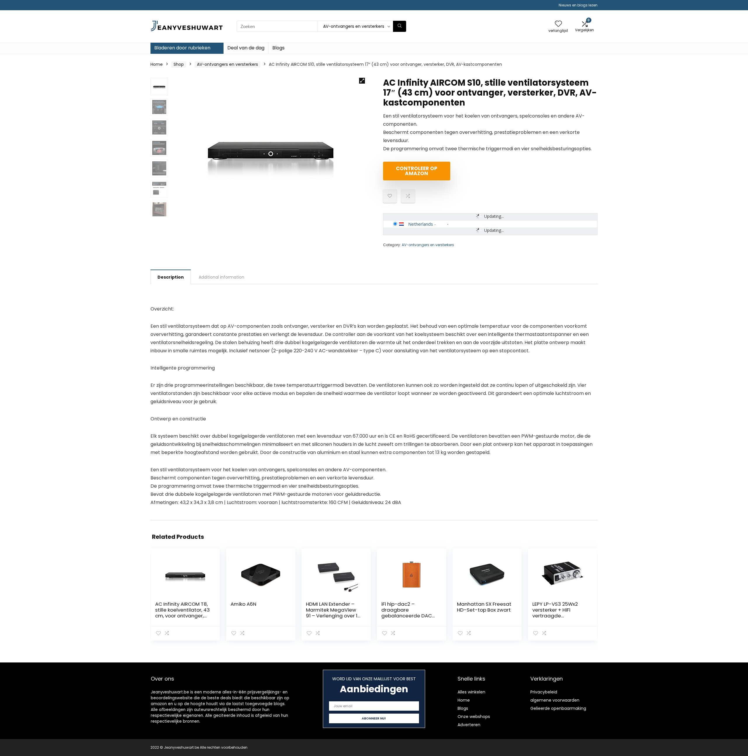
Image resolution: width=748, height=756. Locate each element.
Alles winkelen (471, 692)
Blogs (278, 47)
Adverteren (469, 725)
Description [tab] (170, 277)
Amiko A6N (243, 603)
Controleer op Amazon (416, 171)
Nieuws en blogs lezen (578, 5)
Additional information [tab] (221, 277)
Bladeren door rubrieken (182, 47)
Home (156, 64)
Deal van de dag (245, 47)
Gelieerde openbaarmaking (558, 708)
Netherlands (420, 224)
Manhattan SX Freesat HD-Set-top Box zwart (484, 606)
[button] (362, 81)
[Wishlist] (558, 24)
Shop (179, 64)
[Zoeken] (399, 26)
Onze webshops (474, 716)
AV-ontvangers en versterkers (227, 64)
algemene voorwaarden (554, 700)
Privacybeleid (543, 692)
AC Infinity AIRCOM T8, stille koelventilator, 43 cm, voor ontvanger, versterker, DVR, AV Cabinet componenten (183, 615)
